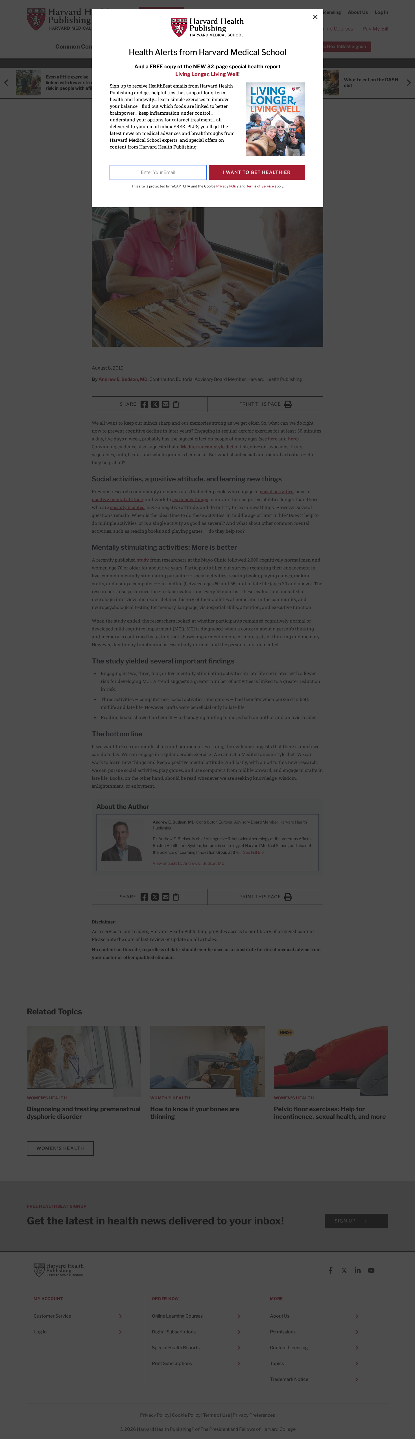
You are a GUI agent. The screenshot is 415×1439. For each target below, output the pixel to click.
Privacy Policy (227, 186)
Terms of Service (260, 186)
